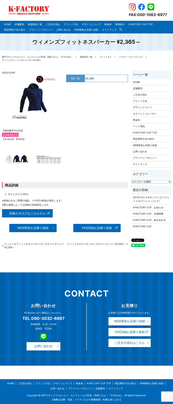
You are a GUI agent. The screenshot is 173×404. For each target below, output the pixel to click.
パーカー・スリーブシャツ (131, 57)
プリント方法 (71, 24)
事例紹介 (120, 24)
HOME (7, 24)
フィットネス (105, 57)
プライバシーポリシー (41, 29)
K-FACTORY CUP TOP (141, 24)
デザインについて (91, 24)
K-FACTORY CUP (142, 226)
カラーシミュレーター (145, 113)
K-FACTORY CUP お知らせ (148, 207)
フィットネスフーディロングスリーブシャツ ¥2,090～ (96, 243)
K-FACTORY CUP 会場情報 (148, 213)
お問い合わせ (63, 29)
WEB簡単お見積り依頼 (86, 29)
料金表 (108, 24)
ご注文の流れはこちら (129, 343)
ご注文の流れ (53, 24)
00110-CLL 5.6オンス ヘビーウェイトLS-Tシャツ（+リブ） (151, 199)
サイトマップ (109, 29)
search (120, 29)
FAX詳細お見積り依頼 (97, 228)
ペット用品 (139, 126)
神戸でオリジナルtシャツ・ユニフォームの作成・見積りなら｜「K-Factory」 (37, 57)
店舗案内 (19, 24)
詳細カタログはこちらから (27, 213)
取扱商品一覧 (35, 24)
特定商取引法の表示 (14, 29)
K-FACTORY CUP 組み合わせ (149, 219)
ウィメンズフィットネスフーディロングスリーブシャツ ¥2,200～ (34, 245)
